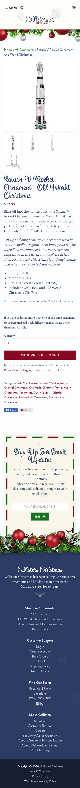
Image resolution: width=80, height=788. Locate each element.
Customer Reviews (40, 725)
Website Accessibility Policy (40, 781)
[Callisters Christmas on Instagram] (42, 703)
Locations (40, 693)
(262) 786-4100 (40, 698)
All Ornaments (24, 49)
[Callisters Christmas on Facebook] (38, 703)
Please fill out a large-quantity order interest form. (34, 370)
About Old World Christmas (40, 745)
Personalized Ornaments (33, 397)
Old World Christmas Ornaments (40, 619)
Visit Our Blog (40, 750)
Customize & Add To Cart (40, 355)
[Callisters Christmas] (40, 20)
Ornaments (25, 392)
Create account (40, 651)
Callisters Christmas (51, 766)
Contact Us (40, 661)
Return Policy (40, 670)
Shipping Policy (40, 665)
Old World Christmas (30, 383)
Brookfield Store (40, 688)
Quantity (9, 335)
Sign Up (40, 516)
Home (8, 49)
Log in (40, 646)
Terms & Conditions (40, 771)
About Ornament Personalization (40, 624)
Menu (13, 7)
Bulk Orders (40, 628)
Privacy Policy (40, 776)
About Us (40, 720)
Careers (40, 730)
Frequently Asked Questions (40, 735)
